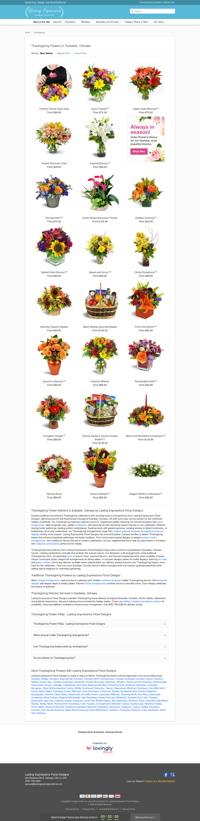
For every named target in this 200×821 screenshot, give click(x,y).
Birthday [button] (85, 21)
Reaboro (153, 697)
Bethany (41, 713)
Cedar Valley (60, 694)
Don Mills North (157, 688)
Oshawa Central (144, 678)
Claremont (105, 691)
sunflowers (80, 524)
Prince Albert (37, 706)
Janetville (152, 685)
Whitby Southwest (84, 688)
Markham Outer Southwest (145, 709)
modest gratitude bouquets (126, 531)
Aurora (47, 685)
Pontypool (125, 709)
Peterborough (159, 681)
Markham (111, 681)
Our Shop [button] (159, 21)
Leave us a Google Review (160, 781)
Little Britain (162, 700)
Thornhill (48, 694)
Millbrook (115, 694)
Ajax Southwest (90, 697)
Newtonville (74, 694)
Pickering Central (62, 691)
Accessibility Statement (108, 809)
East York (143, 697)
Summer (57, 21)
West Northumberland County (58, 688)
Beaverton (115, 706)
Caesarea (77, 700)
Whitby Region (103, 700)
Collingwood (69, 685)
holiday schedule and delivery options (142, 601)
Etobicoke (99, 688)
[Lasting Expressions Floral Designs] (47, 12)
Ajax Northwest (119, 700)
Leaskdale (104, 694)
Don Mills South (89, 694)
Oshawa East (107, 678)
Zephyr (109, 688)
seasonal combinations (47, 543)
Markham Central (120, 703)
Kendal (115, 691)
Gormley (110, 697)
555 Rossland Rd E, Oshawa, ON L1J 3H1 (46, 777)
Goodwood (125, 691)
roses (69, 556)
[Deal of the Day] (146, 139)
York (83, 703)
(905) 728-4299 (32, 780)
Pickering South (116, 685)
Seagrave (126, 706)
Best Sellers (46, 53)
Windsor (121, 681)
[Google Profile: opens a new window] (173, 774)
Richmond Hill (133, 681)
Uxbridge (57, 685)
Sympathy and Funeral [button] (108, 21)
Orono (34, 691)
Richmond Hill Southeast (66, 703)
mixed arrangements (95, 583)
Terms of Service (72, 809)
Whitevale (121, 697)
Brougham (36, 688)
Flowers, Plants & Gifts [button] (136, 21)
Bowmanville (66, 678)
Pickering (146, 681)
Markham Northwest (97, 706)
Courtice (158, 678)
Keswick (78, 678)
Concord (35, 709)
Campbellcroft (103, 703)
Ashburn (114, 709)
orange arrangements (49, 580)
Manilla (34, 703)
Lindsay (136, 706)
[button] (191, 808)
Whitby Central (38, 681)
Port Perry (143, 694)
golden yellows (43, 562)
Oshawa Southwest (63, 681)
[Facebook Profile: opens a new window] (166, 774)
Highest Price (63, 53)
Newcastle (154, 694)
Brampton (100, 681)
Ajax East (49, 700)
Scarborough (136, 703)
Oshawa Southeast (125, 678)
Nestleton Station (153, 703)
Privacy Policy (89, 809)
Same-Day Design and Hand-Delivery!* (46, 2)
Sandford (132, 697)
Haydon (91, 703)
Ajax (50, 681)
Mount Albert (45, 691)
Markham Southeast (137, 688)
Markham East (136, 700)
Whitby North (46, 703)
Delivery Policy (128, 809)
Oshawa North (91, 678)
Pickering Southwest (75, 706)
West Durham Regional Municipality (62, 697)
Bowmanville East (55, 706)
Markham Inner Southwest (85, 691)
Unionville (150, 700)
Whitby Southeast (150, 706)
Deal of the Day (41, 21)
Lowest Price (80, 53)
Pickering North (129, 694)
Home (27, 32)
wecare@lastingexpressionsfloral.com (43, 783)
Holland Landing (63, 700)
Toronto (89, 681)
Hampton (54, 678)
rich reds (162, 559)
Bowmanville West (97, 685)
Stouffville (79, 681)
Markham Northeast (136, 685)
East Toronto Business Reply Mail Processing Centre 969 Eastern (74, 709)
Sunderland (37, 697)
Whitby (44, 678)
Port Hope (82, 685)
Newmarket (37, 685)
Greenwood (120, 688)
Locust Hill (89, 700)
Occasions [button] (70, 21)
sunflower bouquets (111, 580)
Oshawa (35, 678)
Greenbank (37, 700)
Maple (102, 697)
